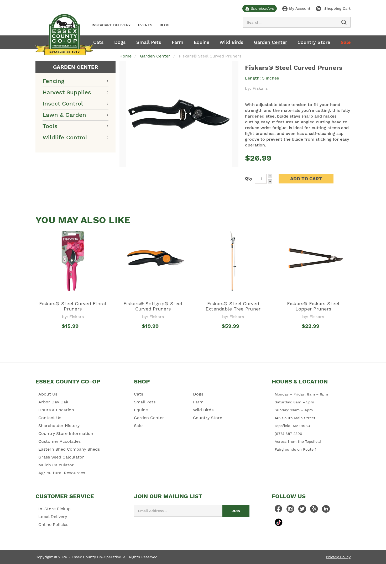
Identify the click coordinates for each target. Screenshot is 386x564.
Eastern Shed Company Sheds (69, 449)
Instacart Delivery (111, 25)
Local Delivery (52, 516)
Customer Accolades (59, 441)
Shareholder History (59, 425)
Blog (164, 25)
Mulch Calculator (56, 464)
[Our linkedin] (326, 510)
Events (145, 25)
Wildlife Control (65, 137)
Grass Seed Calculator (61, 457)
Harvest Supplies (67, 92)
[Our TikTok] (279, 522)
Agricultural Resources (61, 472)
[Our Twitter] (302, 510)
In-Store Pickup (54, 508)
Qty (248, 178)
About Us (47, 394)
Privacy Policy (338, 557)
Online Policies (53, 524)
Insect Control (63, 103)
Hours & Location (56, 409)
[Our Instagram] (290, 510)
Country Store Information (65, 433)
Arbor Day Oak (53, 401)
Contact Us (49, 417)
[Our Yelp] (314, 510)
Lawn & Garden (64, 115)
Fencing (53, 81)
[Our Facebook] (279, 510)
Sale (346, 42)
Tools (50, 126)
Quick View (73, 336)
